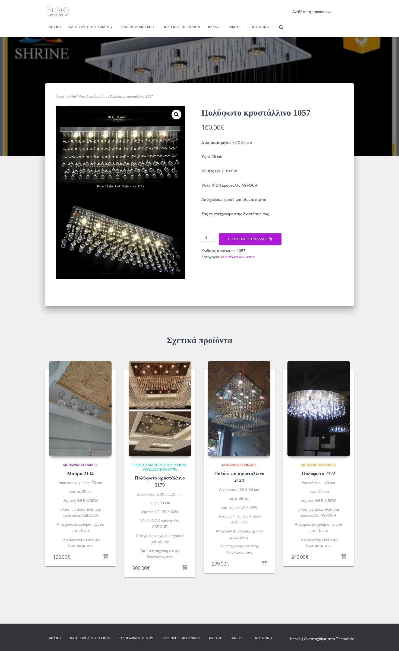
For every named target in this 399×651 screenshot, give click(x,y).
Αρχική (55, 27)
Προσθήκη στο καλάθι (247, 239)
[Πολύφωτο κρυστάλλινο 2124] (239, 408)
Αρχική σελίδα (66, 97)
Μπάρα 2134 (80, 473)
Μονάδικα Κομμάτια (92, 97)
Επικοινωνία (259, 27)
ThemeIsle (345, 639)
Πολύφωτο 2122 (318, 473)
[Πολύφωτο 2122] (318, 408)
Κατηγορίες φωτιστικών (89, 27)
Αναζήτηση (344, 10)
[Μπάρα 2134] (80, 408)
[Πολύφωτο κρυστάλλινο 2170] (160, 408)
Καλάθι (214, 27)
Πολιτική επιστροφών (181, 27)
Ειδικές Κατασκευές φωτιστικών (159, 465)
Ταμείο (234, 27)
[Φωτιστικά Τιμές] (58, 11)
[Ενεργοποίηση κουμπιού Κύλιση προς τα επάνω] (388, 640)
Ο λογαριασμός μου (137, 27)
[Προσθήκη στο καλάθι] (105, 557)
